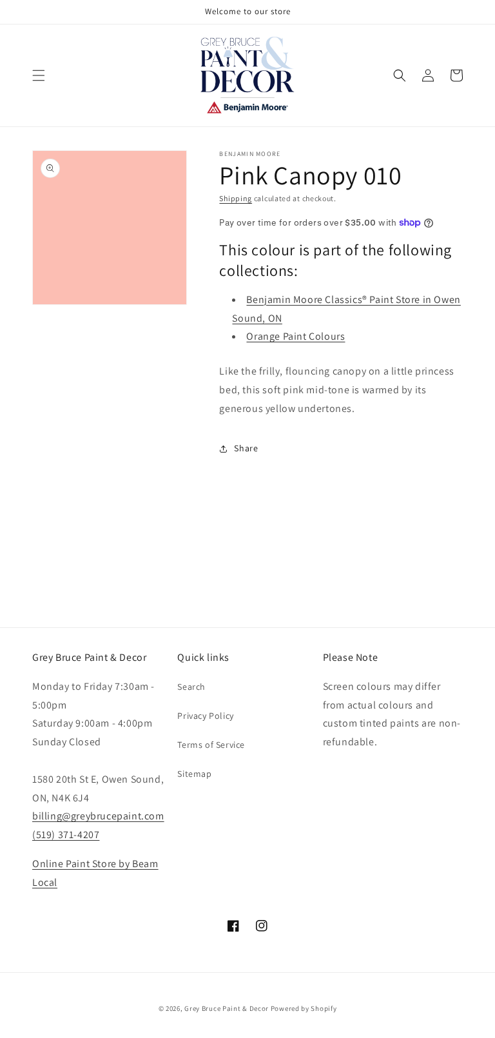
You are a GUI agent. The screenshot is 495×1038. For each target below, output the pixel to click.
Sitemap (194, 773)
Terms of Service (211, 744)
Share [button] (246, 448)
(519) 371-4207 (65, 834)
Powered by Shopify (304, 1008)
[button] (38, 75)
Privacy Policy (205, 715)
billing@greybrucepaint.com (98, 816)
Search (191, 686)
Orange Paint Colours (295, 336)
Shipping (235, 198)
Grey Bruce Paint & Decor (226, 1008)
